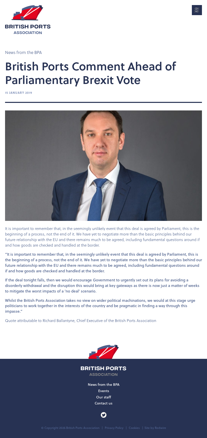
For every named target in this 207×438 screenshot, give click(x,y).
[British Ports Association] (27, 19)
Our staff (103, 397)
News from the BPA (23, 52)
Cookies (134, 428)
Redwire (160, 428)
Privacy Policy (114, 428)
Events (103, 390)
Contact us (103, 403)
